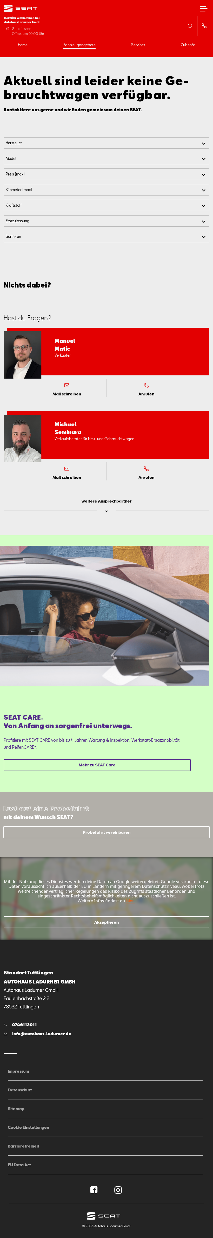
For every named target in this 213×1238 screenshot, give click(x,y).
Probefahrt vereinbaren (106, 832)
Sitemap (16, 1108)
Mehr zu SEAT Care (97, 765)
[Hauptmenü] (204, 8)
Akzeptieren (106, 922)
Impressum (18, 1071)
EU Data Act (19, 1164)
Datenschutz (20, 1089)
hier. (130, 900)
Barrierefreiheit (23, 1146)
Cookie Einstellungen (28, 1127)
